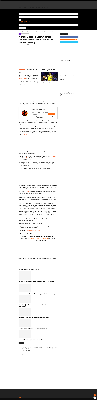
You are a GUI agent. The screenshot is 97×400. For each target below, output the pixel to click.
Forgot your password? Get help (24, 21)
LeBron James (39, 258)
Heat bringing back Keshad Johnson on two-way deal (33, 328)
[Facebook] (20, 263)
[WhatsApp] (27, 263)
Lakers (23, 31)
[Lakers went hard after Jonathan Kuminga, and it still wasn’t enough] (25, 288)
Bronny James (29, 258)
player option (22, 78)
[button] (77, 2)
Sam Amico (21, 44)
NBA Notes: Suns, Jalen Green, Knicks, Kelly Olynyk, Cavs (34, 317)
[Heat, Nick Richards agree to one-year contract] (25, 334)
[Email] (35, 263)
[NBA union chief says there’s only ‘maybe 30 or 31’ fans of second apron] (25, 275)
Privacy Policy (76, 398)
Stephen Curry (49, 258)
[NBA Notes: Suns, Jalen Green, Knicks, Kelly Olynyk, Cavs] (25, 312)
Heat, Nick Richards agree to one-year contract (31, 339)
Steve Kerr (54, 258)
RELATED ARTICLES (23, 269)
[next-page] (19, 341)
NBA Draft (38, 7)
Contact (26, 7)
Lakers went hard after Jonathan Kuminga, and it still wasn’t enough (37, 294)
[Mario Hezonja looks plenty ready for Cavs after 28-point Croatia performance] (25, 299)
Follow (76, 39)
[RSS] (19, 397)
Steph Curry (26, 157)
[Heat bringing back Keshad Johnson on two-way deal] (25, 323)
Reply (23, 354)
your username (21, 15)
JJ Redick (27, 191)
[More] (39, 263)
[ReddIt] (31, 263)
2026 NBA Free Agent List (65, 60)
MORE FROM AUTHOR (33, 269)
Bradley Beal (26, 134)
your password (21, 18)
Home (20, 31)
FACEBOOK (45, 238)
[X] (24, 263)
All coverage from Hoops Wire (33, 230)
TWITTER (38, 238)
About (20, 7)
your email (20, 26)
